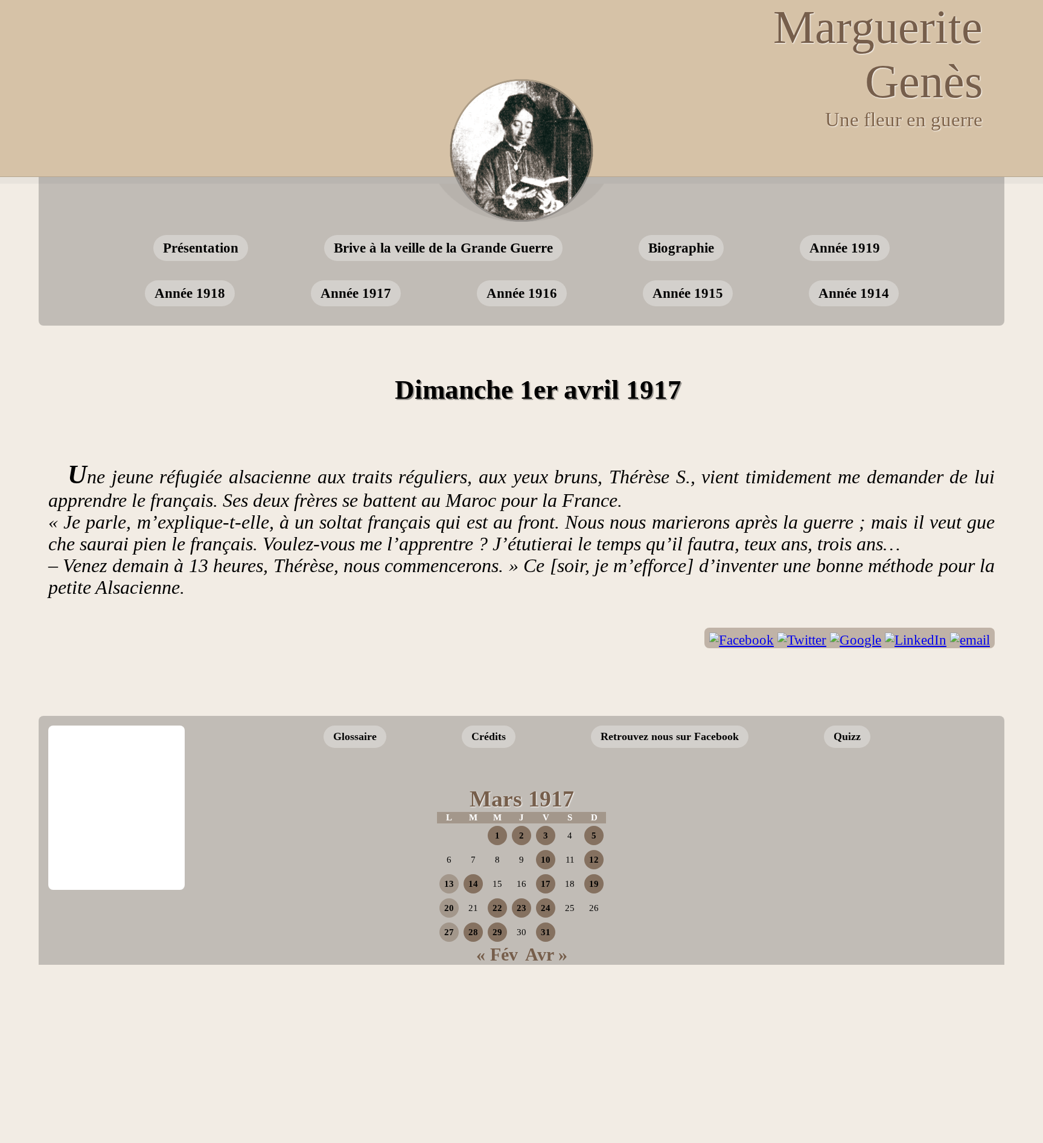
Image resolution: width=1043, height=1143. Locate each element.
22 (497, 908)
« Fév (497, 954)
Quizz (847, 736)
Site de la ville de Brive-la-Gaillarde (120, 849)
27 (449, 932)
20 (449, 908)
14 (473, 884)
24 (545, 908)
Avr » (546, 954)
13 (449, 884)
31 (545, 932)
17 (545, 884)
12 (594, 859)
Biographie (681, 248)
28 (473, 932)
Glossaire (355, 736)
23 (521, 908)
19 (594, 884)
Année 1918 (190, 293)
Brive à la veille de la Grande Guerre (443, 248)
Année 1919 (844, 248)
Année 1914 (853, 293)
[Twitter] (801, 640)
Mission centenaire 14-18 (897, 871)
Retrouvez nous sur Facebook (670, 736)
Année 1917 (356, 293)
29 (497, 932)
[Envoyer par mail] (970, 640)
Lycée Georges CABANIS (116, 766)
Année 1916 (521, 293)
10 (545, 859)
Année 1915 (687, 293)
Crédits (488, 736)
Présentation (200, 248)
